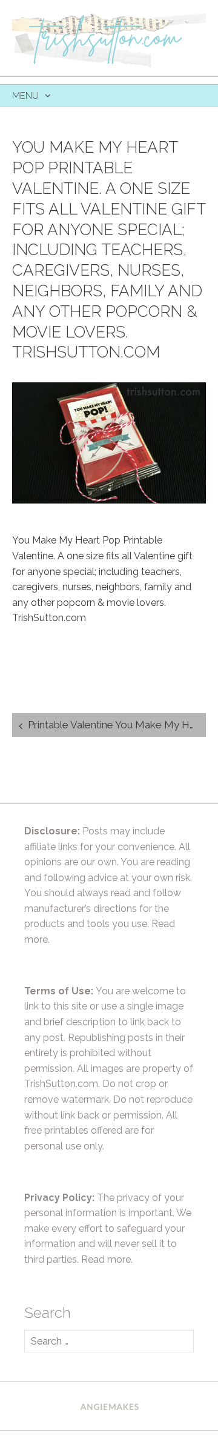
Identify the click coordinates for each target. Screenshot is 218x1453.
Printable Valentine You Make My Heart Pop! (117, 725)
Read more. (107, 1259)
